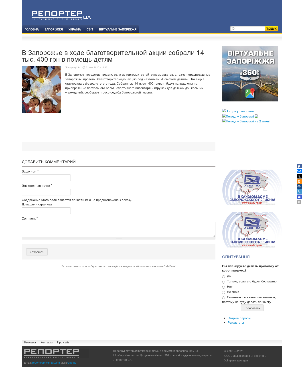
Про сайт (63, 342)
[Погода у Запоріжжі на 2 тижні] (246, 120)
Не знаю (233, 291)
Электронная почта (37, 185)
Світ (90, 29)
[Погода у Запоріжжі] (238, 110)
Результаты (236, 322)
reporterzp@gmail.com (46, 362)
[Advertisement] (119, 129)
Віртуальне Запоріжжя (117, 29)
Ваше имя (30, 171)
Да (229, 276)
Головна (32, 29)
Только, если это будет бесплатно (252, 281)
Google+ (72, 362)
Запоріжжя (54, 29)
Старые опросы (239, 318)
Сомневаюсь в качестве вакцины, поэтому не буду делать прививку (249, 299)
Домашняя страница (37, 204)
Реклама (30, 342)
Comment (30, 218)
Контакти (47, 342)
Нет (229, 286)
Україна (75, 29)
